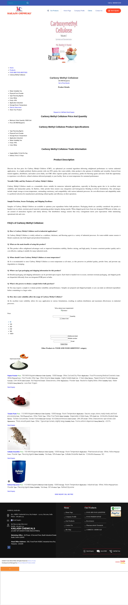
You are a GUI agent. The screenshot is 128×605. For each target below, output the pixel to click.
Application (13, 138)
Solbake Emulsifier (13, 452)
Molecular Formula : (53, 419)
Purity (11, 143)
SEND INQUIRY (59, 494)
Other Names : (98, 378)
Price (11, 123)
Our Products (54, 10)
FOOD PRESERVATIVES (93, 517)
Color (11, 145)
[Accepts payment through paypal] (116, 516)
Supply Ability (14, 153)
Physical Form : (24, 378)
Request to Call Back (60, 112)
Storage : (69, 375)
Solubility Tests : (79, 421)
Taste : (89, 381)
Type (11, 131)
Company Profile (79, 10)
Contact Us (98, 10)
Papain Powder (12, 375)
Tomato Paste (12, 414)
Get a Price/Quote (64, 83)
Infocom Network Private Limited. (26, 563)
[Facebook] (8, 548)
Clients (90, 10)
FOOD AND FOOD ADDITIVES (95, 512)
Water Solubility (14, 140)
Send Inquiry (70, 112)
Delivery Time (14, 155)
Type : (43, 378)
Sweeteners (90, 521)
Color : (19, 416)
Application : (99, 375)
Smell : (51, 381)
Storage (12, 136)
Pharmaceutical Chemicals (94, 525)
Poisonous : (99, 454)
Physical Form (14, 133)
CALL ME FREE (68, 494)
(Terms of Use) (32, 560)
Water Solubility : (61, 378)
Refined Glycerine (13, 485)
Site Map (68, 530)
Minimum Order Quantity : (46, 375)
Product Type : (67, 454)
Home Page (67, 10)
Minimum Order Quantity (17, 120)
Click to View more (15, 107)
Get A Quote (114, 10)
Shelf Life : (78, 378)
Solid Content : (31, 381)
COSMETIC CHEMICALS (94, 530)
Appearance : (68, 381)
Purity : (89, 416)
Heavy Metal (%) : (25, 383)
